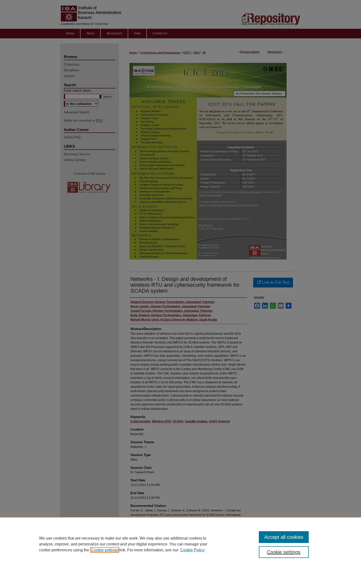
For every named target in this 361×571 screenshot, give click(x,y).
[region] (180, 544)
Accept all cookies (283, 537)
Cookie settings (104, 550)
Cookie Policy (192, 550)
